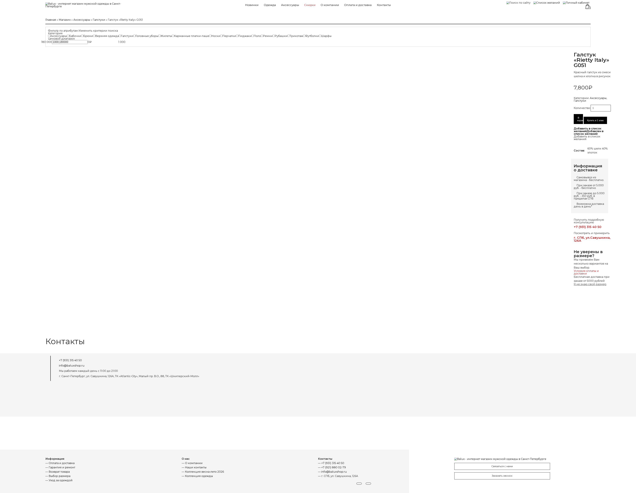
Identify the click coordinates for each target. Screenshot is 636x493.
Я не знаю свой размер (590, 284)
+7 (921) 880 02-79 (333, 467)
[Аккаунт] (576, 2)
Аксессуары (290, 5)
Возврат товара (59, 471)
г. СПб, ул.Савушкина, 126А (592, 239)
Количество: (582, 108)
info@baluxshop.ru (71, 365)
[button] (589, 131)
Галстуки (99, 19)
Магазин (65, 19)
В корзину (580, 119)
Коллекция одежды (199, 476)
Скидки (310, 5)
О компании (330, 5)
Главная (50, 19)
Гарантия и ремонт (62, 467)
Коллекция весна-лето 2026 (204, 471)
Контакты (384, 5)
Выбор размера (59, 476)
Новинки (252, 5)
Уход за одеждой (61, 480)
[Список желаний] (546, 2)
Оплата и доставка (358, 5)
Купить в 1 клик (595, 120)
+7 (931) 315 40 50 (587, 227)
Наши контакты (196, 467)
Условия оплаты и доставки (586, 272)
